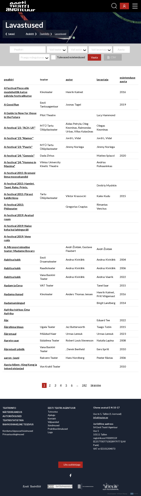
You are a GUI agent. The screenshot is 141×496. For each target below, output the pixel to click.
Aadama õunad (13, 294)
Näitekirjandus (12, 412)
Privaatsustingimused (13, 434)
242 (84, 385)
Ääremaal (10, 333)
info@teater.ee (100, 417)
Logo (50, 432)
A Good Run (11, 104)
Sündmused (53, 425)
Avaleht (30, 33)
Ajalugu (51, 415)
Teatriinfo (44, 33)
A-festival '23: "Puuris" (18, 146)
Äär (6, 320)
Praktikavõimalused (58, 428)
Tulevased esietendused (71, 57)
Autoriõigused (12, 416)
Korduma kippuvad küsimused (18, 431)
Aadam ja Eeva (13, 285)
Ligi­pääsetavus (101, 6)
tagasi (11, 33)
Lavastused (60, 33)
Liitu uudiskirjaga (72, 464)
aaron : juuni (11, 357)
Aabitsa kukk (12, 259)
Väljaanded (53, 422)
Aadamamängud (14, 302)
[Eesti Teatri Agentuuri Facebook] (70, 475)
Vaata (94, 57)
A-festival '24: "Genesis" (19, 155)
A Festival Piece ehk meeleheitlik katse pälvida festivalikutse (18, 91)
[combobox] (57, 49)
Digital (134, 493)
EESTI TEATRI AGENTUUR (61, 408)
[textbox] (58, 49)
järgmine (96, 385)
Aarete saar (11, 340)
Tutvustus (53, 411)
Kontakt (52, 418)
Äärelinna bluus (14, 326)
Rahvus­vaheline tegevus (18, 424)
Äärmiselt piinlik (14, 349)
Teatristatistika (13, 420)
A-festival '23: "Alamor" (19, 138)
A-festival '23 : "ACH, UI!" (19, 127)
